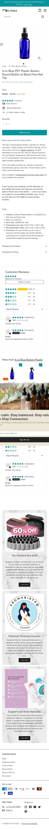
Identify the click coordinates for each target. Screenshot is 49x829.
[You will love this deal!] (24, 532)
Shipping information (11, 246)
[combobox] (24, 16)
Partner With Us (8, 772)
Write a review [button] (25, 282)
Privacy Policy (7, 765)
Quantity (6, 119)
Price (4, 90)
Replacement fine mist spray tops (30, 175)
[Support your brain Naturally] (24, 688)
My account (6, 776)
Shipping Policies (8, 762)
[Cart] (40, 10)
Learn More (27, 4)
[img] (18, 317)
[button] (8, 101)
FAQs (4, 759)
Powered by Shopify (29, 823)
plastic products (27, 150)
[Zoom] (39, 58)
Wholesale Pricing (10, 252)
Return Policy (7, 769)
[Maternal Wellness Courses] (24, 612)
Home (4, 66)
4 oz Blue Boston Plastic (18, 66)
